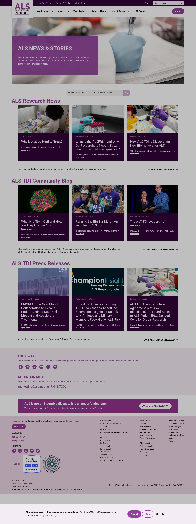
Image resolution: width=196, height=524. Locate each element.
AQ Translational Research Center (113, 432)
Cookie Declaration (47, 489)
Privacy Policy (17, 489)
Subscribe (18, 426)
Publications (105, 429)
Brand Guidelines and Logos (111, 460)
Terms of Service (31, 489)
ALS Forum (173, 432)
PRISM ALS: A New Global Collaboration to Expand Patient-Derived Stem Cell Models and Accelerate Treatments (39, 311)
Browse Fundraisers (148, 429)
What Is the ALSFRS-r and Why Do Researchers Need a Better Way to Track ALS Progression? (98, 145)
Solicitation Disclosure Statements (70, 489)
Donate (178, 11)
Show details (162, 514)
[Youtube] (32, 450)
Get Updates (145, 432)
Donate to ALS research (155, 406)
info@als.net (18, 440)
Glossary (143, 455)
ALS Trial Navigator (176, 424)
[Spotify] (37, 450)
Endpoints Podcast (176, 435)
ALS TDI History (106, 440)
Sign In (148, 3)
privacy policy (49, 515)
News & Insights (175, 426)
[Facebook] (14, 450)
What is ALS (98, 11)
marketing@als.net (31, 386)
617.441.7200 (56, 386)
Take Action (79, 11)
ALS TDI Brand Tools (108, 457)
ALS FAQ (143, 452)
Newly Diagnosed (147, 449)
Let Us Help (79, 3)
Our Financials (105, 449)
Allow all (134, 514)
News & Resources (120, 11)
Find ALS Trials (62, 3)
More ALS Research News (162, 169)
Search (142, 11)
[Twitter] (20, 450)
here (45, 64)
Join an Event (145, 426)
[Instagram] (26, 450)
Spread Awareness (147, 438)
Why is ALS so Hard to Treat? (41, 142)
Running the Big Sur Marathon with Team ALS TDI (97, 223)
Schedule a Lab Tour (108, 455)
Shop (171, 438)
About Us (62, 11)
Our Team (104, 443)
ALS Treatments (146, 446)
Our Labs (103, 426)
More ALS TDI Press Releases (159, 340)
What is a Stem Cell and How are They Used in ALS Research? (41, 225)
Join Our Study (44, 3)
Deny (147, 514)
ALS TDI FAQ (105, 446)
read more (25, 150)
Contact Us (104, 452)
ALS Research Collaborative (111, 424)
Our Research (44, 11)
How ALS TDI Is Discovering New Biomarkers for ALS (150, 143)
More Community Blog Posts (159, 249)
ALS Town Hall (174, 429)
